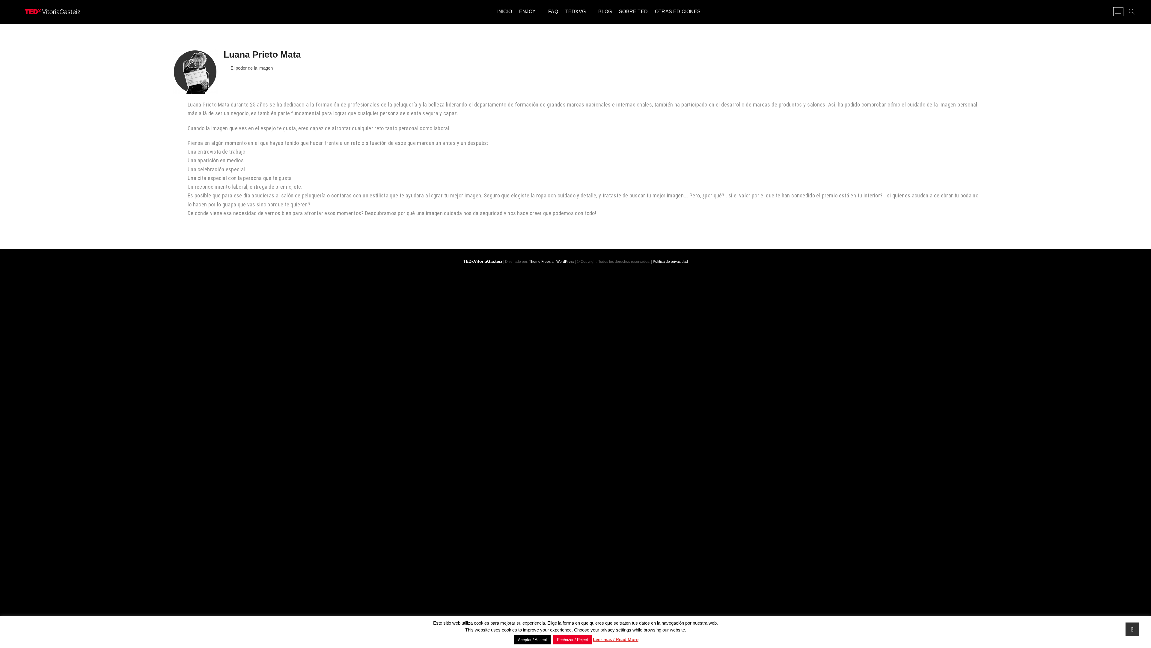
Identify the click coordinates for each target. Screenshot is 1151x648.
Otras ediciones (677, 11)
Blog (605, 11)
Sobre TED (633, 11)
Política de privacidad (670, 262)
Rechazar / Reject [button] (572, 640)
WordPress (565, 262)
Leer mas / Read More (615, 639)
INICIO (504, 11)
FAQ (553, 11)
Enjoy (527, 11)
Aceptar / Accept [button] (532, 640)
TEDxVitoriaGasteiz (482, 261)
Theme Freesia (541, 262)
